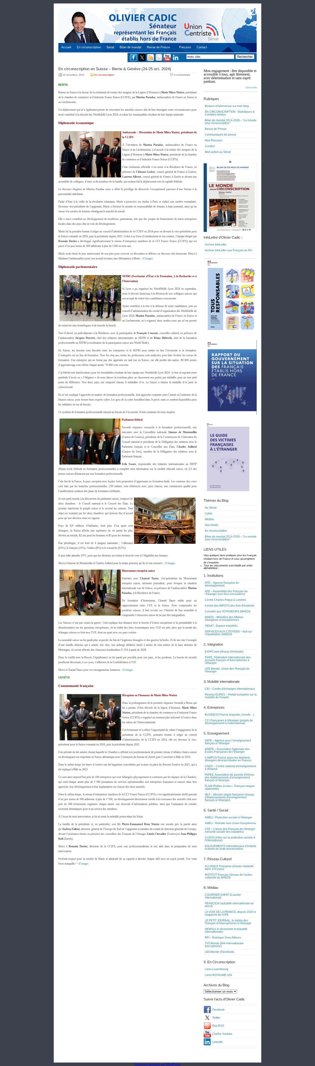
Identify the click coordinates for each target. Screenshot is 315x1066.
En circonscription (89, 47)
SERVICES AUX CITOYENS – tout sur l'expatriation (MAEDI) (228, 633)
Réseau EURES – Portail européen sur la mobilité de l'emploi (231, 696)
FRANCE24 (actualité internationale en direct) (229, 905)
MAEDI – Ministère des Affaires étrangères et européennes (224, 619)
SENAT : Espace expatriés (221, 625)
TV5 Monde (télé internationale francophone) (224, 945)
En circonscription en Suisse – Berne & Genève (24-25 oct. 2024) (114, 69)
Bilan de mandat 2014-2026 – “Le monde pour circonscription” (230, 122)
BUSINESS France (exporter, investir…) (229, 714)
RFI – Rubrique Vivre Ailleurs (223, 937)
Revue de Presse (158, 47)
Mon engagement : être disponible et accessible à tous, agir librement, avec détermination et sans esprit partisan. (230, 79)
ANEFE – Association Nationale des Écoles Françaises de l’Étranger (227, 750)
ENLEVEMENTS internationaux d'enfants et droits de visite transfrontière (230, 847)
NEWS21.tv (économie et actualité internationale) (226, 930)
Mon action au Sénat (218, 152)
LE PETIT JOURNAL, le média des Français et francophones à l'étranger (228, 922)
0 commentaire (182, 74)
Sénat (110, 47)
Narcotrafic (211, 525)
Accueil (66, 47)
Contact (202, 47)
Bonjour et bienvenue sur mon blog (227, 106)
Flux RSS (218, 1025)
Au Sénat (210, 507)
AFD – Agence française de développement (222, 584)
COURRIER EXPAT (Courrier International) (223, 896)
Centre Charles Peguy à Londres (225, 599)
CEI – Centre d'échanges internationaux (230, 688)
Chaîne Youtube (222, 1034)
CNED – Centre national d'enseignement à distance (230, 768)
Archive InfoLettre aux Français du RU (228, 250)
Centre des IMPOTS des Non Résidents (229, 605)
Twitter (216, 1017)
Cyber (208, 513)
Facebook (218, 1009)
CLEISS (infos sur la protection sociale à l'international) (230, 839)
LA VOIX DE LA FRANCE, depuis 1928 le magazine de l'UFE (230, 913)
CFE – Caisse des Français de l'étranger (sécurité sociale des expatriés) (230, 830)
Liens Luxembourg (216, 969)
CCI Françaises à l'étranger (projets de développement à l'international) (229, 722)
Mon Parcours (213, 140)
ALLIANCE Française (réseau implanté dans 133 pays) (229, 868)
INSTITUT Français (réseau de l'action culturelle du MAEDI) (228, 876)
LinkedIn (217, 1042)
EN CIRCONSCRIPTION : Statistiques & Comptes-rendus (230, 113)
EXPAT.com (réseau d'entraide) (224, 651)
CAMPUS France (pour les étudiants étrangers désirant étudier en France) (228, 759)
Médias (209, 519)
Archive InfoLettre (216, 244)
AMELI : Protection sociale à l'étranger (228, 817)
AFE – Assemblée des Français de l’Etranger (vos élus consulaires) (226, 593)
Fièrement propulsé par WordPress (157, 1064)
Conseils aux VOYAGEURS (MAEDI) (227, 611)
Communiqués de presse (220, 134)
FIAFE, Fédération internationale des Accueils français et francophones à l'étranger (228, 660)
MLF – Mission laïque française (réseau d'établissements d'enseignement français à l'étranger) (229, 797)
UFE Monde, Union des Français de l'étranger (227, 670)
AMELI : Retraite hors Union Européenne (230, 823)
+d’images (147, 258)
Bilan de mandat (130, 47)
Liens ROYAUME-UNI (218, 975)
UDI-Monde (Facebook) (219, 952)
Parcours (185, 47)
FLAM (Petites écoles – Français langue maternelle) (230, 787)
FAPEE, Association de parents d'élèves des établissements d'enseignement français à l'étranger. (229, 777)
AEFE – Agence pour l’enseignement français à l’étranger (228, 742)
